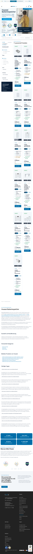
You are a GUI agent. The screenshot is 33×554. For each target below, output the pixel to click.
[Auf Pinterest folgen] (11, 507)
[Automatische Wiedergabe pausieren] (21, 469)
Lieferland (26, 1)
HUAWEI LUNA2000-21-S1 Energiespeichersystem (28, 61)
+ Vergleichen (19, 102)
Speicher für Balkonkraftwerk (23, 506)
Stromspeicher (21, 514)
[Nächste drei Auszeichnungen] (18, 469)
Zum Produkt (18, 85)
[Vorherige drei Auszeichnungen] (12, 469)
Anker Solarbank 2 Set (22, 503)
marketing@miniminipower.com (9, 505)
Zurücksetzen (10, 42)
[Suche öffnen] (26, 6)
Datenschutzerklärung (8, 539)
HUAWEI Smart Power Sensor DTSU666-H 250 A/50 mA (10, 359)
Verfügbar (16, 56)
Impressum (6, 543)
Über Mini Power (7, 545)
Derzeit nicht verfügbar (26, 56)
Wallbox (20, 517)
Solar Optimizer (21, 510)
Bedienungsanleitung (8, 538)
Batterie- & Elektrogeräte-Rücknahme (24, 529)
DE (31, 6)
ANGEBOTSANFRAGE (27, 8)
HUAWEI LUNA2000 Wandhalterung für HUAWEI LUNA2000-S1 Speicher (17, 63)
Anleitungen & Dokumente (23, 526)
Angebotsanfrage (21, 530)
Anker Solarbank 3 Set (22, 501)
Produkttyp (4, 72)
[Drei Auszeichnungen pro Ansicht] (16, 464)
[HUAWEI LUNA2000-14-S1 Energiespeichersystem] (18, 95)
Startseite (2, 301)
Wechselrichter (21, 513)
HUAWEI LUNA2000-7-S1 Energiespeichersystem (28, 105)
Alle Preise (4, 58)
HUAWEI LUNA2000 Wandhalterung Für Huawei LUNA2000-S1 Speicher (14, 314)
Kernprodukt (4, 77)
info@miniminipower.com (25, 455)
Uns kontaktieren (4, 486)
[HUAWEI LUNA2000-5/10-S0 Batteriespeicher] (18, 218)
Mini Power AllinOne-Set (22, 498)
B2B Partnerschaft (7, 527)
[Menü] (31, 545)
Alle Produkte (21, 497)
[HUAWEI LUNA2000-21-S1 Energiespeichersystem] (27, 51)
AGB (5, 542)
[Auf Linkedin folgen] (9, 507)
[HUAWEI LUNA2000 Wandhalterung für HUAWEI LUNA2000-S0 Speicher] (27, 175)
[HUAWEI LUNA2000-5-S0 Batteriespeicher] (18, 175)
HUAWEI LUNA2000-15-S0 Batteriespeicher (18, 145)
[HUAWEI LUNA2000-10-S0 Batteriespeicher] (27, 135)
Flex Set (20, 504)
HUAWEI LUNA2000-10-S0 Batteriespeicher (27, 145)
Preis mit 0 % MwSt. (16, 83)
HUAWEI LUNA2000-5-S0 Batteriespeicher (18, 185)
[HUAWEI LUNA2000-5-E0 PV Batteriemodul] (27, 218)
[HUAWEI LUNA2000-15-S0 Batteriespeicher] (18, 135)
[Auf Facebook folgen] (5, 507)
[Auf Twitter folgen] (6, 507)
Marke (3, 67)
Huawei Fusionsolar (5, 346)
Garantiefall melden (22, 527)
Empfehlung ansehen (6, 19)
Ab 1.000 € (4, 64)
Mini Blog (6, 536)
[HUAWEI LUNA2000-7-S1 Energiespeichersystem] (27, 95)
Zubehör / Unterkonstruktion (23, 516)
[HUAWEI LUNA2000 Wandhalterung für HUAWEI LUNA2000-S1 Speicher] (18, 51)
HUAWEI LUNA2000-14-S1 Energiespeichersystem (19, 105)
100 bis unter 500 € (5, 61)
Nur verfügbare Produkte (6, 51)
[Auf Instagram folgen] (8, 507)
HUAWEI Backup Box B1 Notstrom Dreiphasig (9, 360)
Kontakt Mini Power (8, 526)
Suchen (20, 519)
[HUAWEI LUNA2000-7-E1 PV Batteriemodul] (18, 261)
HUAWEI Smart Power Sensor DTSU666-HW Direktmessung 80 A (11, 361)
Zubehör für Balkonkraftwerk (23, 507)
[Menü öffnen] (2, 6)
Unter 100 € (4, 59)
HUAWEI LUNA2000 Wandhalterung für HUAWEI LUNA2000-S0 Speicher (27, 187)
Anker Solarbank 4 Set (22, 500)
